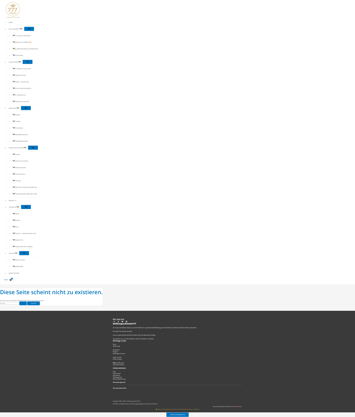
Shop (114, 344)
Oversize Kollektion (22, 101)
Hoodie (17, 115)
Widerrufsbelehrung (119, 379)
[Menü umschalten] (29, 29)
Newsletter (19, 240)
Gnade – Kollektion (22, 82)
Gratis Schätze (117, 359)
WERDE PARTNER (14, 273)
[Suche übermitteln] (23, 303)
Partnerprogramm (119, 382)
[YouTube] (122, 321)
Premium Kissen (20, 167)
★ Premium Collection (23, 69)
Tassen (17, 154)
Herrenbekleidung (21, 141)
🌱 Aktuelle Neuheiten (23, 36)
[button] (21, 29)
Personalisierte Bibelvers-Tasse (26, 194)
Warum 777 (12, 200)
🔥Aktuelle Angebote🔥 (23, 42)
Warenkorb (19, 266)
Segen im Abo (117, 357)
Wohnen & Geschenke (16, 148)
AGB (114, 371)
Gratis (17, 214)
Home (11, 22)
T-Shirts (18, 121)
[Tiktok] (118, 321)
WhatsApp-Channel (119, 353)
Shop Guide (116, 346)
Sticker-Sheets (20, 174)
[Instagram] (114, 321)
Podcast (115, 352)
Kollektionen (13, 62)
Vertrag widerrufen (177, 415)
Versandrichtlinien (118, 365)
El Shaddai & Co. (20, 95)
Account (12, 253)
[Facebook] (126, 321)
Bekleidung (13, 108)
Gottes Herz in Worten (23, 88)
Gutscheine (19, 55)
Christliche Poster (21, 161)
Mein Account (20, 260)
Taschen (18, 181)
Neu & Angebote (14, 29)
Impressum (116, 375)
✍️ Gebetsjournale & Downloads (26, 49)
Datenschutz (117, 373)
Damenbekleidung (21, 134)
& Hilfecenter (118, 363)
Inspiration (13, 207)
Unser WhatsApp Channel (24, 246)
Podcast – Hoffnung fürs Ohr (25, 233)
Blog (16, 227)
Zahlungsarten (117, 377)
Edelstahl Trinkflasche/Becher (26, 187)
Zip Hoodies (19, 128)
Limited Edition (20, 75)
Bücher (17, 220)
